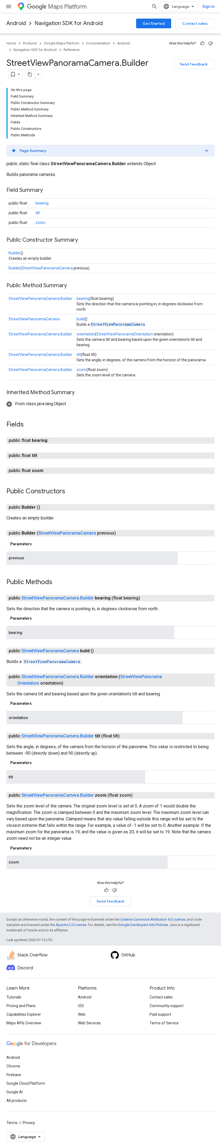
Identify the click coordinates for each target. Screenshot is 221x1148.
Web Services (89, 1023)
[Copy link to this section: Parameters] (37, 544)
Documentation (98, 43)
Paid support (160, 1014)
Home (11, 43)
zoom (41, 222)
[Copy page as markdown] (30, 74)
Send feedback (194, 64)
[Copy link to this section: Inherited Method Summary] (80, 393)
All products (16, 1100)
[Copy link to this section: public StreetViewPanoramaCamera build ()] (100, 651)
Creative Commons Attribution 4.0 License (152, 919)
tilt (38, 213)
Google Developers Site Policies (143, 925)
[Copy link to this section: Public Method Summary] (72, 286)
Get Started (154, 23)
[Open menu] (8, 6)
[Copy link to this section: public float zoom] (49, 470)
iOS (81, 1006)
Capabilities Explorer (23, 1014)
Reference (72, 50)
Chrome (13, 1066)
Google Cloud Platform (25, 1083)
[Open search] (154, 6)
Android (16, 23)
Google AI (14, 1092)
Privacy (29, 1123)
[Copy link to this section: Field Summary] (48, 190)
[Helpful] (202, 43)
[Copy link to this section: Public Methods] (57, 582)
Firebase (13, 1075)
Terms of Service (164, 1023)
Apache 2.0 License (71, 925)
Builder (14, 253)
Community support (167, 1006)
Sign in (208, 6)
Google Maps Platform (61, 43)
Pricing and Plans (21, 1006)
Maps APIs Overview (23, 1023)
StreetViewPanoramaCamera (47, 268)
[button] (110, 150)
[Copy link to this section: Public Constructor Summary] (83, 240)
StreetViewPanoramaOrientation (124, 334)
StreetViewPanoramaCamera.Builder (40, 298)
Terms (12, 1123)
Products (30, 43)
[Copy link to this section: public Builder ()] (46, 507)
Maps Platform (67, 6)
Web (81, 1014)
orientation (86, 334)
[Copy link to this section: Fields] (29, 425)
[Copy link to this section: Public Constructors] (70, 491)
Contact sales (195, 23)
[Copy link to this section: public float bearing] (54, 440)
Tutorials (13, 997)
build (81, 319)
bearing (42, 203)
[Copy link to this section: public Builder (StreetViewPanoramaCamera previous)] (122, 533)
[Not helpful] (210, 43)
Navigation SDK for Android (68, 23)
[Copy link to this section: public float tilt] (43, 455)
